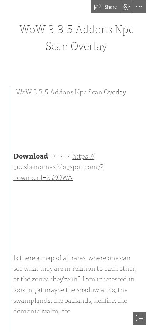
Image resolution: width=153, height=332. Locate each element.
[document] (76, 166)
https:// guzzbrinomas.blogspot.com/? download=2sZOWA (58, 167)
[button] (105, 6)
